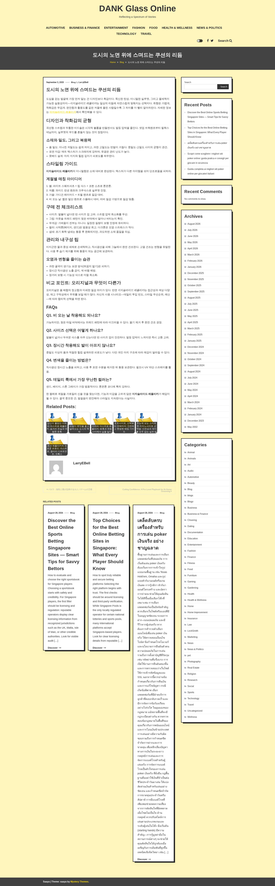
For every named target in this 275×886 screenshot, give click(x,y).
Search (223, 40)
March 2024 (193, 402)
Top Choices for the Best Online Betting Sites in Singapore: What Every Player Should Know (207, 132)
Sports (190, 692)
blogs (190, 495)
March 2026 (193, 254)
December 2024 (195, 347)
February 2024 (194, 408)
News (190, 643)
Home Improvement (197, 612)
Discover (53, 648)
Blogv (190, 501)
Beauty (191, 483)
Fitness (191, 563)
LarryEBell (83, 82)
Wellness (192, 717)
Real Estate (193, 668)
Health (190, 594)
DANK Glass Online (137, 8)
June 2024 (192, 384)
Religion (191, 674)
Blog (73, 82)
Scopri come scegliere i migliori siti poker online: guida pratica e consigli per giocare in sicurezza (208, 158)
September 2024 (195, 365)
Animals (191, 458)
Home (190, 606)
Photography (194, 661)
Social (190, 686)
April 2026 (192, 248)
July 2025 (192, 304)
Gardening (192, 588)
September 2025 (195, 291)
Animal (191, 452)
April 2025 (192, 322)
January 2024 (194, 414)
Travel (146, 33)
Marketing (192, 637)
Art (188, 464)
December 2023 (195, 421)
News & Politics (209, 27)
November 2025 (195, 279)
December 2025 (195, 273)
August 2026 (193, 224)
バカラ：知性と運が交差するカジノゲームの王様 (70, 489)
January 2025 (194, 341)
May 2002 (192, 427)
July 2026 (192, 230)
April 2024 (192, 396)
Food (153, 27)
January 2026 (194, 267)
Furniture (192, 575)
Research (192, 680)
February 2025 (194, 334)
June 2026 (192, 236)
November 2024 (195, 353)
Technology (126, 33)
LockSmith (192, 631)
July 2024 (192, 377)
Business (192, 508)
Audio (190, 471)
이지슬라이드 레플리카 (63, 112)
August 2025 (193, 297)
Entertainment (116, 27)
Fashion (138, 27)
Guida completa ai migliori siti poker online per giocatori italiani (205, 171)
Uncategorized (194, 711)
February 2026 (194, 261)
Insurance (192, 618)
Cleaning (192, 520)
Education (192, 538)
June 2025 (192, 310)
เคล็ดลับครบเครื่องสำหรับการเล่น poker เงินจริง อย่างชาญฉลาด (152, 534)
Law (189, 624)
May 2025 (192, 316)
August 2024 (193, 371)
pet (189, 655)
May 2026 (192, 242)
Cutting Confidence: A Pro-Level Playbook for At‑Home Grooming (147, 490)
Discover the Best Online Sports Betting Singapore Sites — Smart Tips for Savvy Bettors (207, 117)
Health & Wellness (177, 27)
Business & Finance (84, 27)
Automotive (55, 27)
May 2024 (192, 390)
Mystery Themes (79, 881)
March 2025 (193, 328)
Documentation (195, 532)
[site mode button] (200, 40)
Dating (190, 526)
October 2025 (194, 285)
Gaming (191, 581)
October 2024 (194, 359)
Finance (191, 557)
